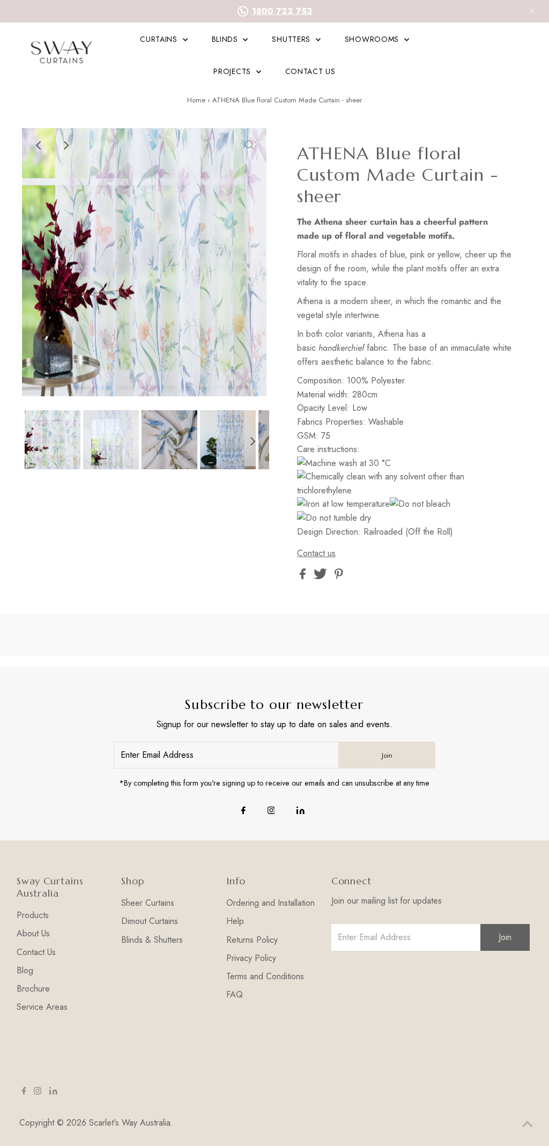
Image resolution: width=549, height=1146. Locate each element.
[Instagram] (271, 811)
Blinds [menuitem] (226, 39)
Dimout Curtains (149, 921)
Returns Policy (252, 940)
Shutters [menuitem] (292, 39)
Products (33, 915)
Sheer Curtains (147, 903)
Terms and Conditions (265, 976)
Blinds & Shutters (152, 940)
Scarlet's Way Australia (129, 1123)
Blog (25, 970)
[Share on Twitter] (322, 576)
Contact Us (36, 952)
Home (196, 100)
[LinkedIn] (300, 811)
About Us (33, 933)
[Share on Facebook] (304, 576)
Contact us (316, 553)
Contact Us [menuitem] (310, 71)
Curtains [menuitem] (160, 39)
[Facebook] (243, 811)
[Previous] (39, 145)
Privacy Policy (251, 958)
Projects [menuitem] (233, 71)
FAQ (234, 994)
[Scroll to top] (527, 1124)
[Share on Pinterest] (339, 576)
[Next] (65, 145)
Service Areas (42, 1007)
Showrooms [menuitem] (373, 39)
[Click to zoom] (249, 145)
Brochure (33, 988)
